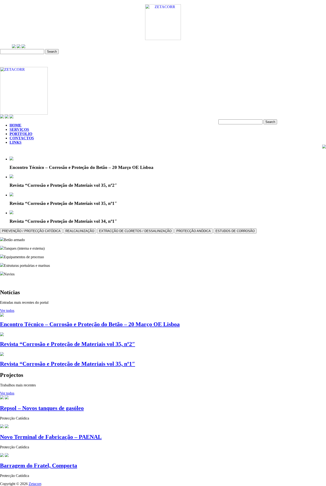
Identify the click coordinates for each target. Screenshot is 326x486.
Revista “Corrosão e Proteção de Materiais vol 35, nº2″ (67, 344)
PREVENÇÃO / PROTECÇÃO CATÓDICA (31, 231)
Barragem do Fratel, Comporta (38, 465)
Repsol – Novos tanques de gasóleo (42, 408)
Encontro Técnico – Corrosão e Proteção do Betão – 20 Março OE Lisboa (90, 324)
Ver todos (7, 311)
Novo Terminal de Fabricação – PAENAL (51, 437)
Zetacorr (35, 484)
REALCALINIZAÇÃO (79, 231)
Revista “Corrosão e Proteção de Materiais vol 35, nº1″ (67, 364)
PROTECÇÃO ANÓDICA (193, 231)
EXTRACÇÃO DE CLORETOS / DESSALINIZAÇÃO (135, 231)
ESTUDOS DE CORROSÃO (235, 231)
